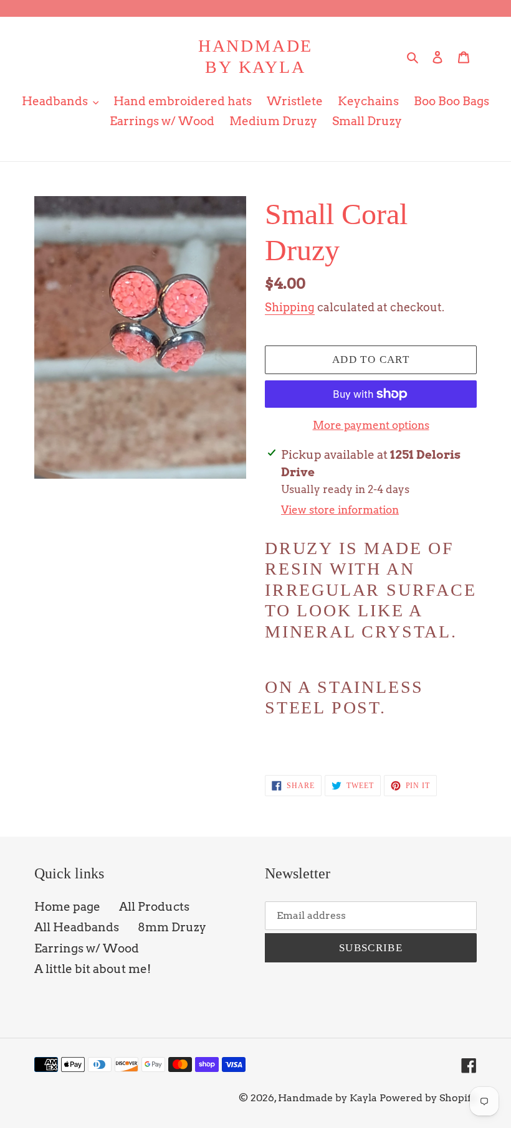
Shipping (290, 307)
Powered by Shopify (428, 1098)
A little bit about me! (92, 969)
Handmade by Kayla (255, 56)
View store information (340, 510)
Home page (67, 907)
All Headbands (76, 927)
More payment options (371, 425)
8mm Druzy (172, 927)
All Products (154, 907)
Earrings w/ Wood (86, 948)
